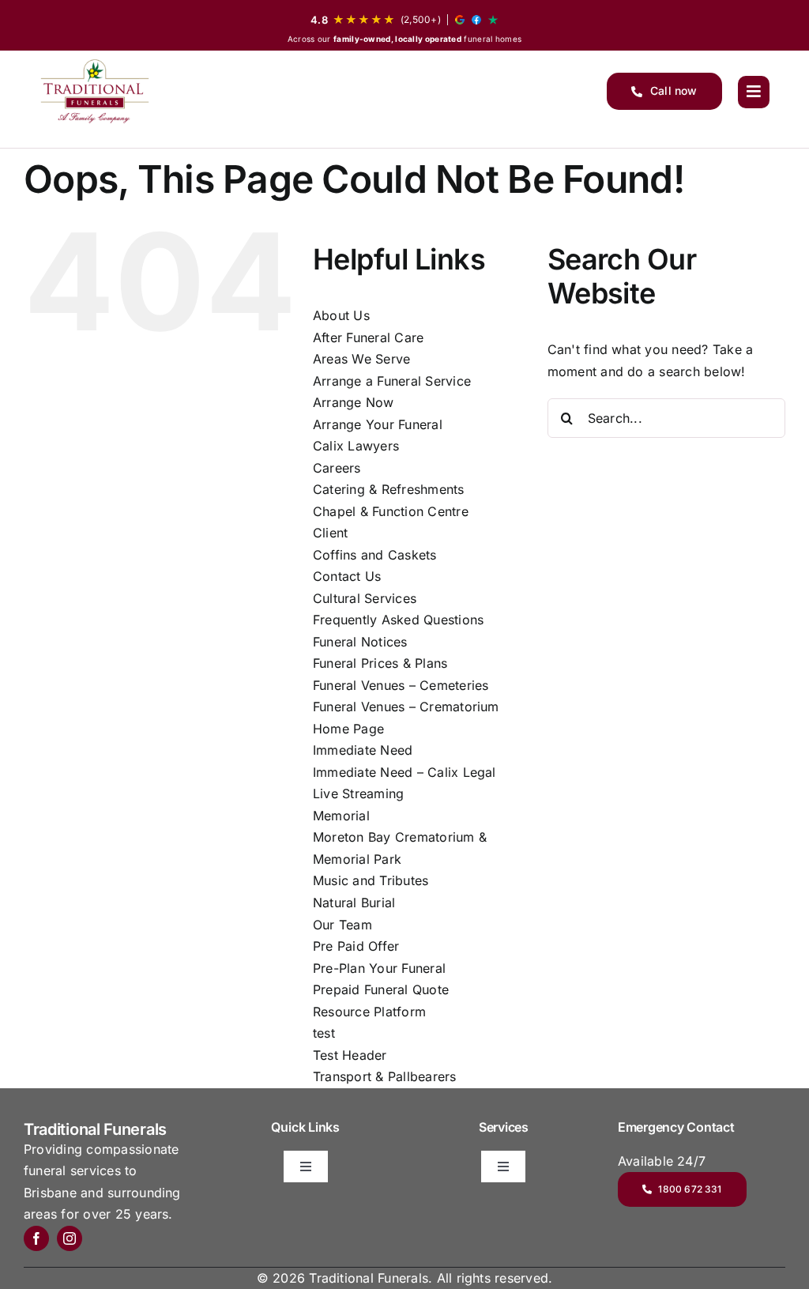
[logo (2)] (95, 91)
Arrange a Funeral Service (392, 381)
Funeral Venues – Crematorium (406, 706)
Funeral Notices (360, 642)
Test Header (350, 1055)
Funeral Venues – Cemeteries (400, 685)
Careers (337, 468)
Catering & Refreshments (389, 489)
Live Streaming (358, 793)
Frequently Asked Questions (398, 620)
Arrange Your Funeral (377, 424)
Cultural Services (364, 598)
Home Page (348, 729)
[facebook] (36, 1238)
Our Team (342, 925)
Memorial (341, 816)
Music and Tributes (370, 880)
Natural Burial (354, 902)
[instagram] (69, 1238)
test (324, 1033)
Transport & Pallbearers (385, 1076)
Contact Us (347, 576)
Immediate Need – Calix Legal (404, 772)
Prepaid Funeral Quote (381, 989)
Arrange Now (353, 402)
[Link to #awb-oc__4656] (753, 91)
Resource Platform (369, 1012)
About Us (341, 315)
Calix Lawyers (356, 446)
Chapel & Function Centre (390, 511)
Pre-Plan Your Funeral (379, 968)
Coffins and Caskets (375, 555)
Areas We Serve (361, 359)
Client (330, 533)
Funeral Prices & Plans (380, 663)
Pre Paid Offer (356, 946)
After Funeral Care (368, 337)
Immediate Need (362, 750)
